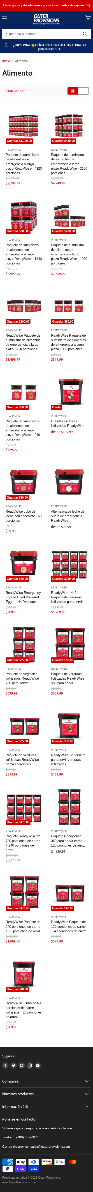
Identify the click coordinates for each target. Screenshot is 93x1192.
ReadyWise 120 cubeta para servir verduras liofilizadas (68, 759)
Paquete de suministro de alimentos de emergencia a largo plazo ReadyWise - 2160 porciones (69, 164)
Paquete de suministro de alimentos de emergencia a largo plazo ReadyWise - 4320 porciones (24, 164)
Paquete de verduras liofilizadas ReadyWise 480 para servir (67, 678)
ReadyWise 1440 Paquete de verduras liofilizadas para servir (67, 597)
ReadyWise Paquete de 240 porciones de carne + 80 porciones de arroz (23, 926)
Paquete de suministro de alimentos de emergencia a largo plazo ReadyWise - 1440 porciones (24, 254)
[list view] (83, 91)
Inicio (6, 61)
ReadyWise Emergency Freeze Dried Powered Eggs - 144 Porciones (23, 597)
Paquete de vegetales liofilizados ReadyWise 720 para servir (22, 678)
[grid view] (72, 91)
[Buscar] (85, 34)
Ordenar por (15, 91)
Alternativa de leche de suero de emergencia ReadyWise (67, 515)
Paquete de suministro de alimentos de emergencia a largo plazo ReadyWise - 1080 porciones (69, 254)
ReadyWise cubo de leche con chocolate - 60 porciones (24, 515)
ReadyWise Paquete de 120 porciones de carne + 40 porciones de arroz (68, 926)
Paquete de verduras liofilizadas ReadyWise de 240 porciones (22, 759)
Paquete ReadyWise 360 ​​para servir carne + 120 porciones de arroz (68, 840)
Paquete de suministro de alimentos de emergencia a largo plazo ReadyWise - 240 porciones (23, 430)
